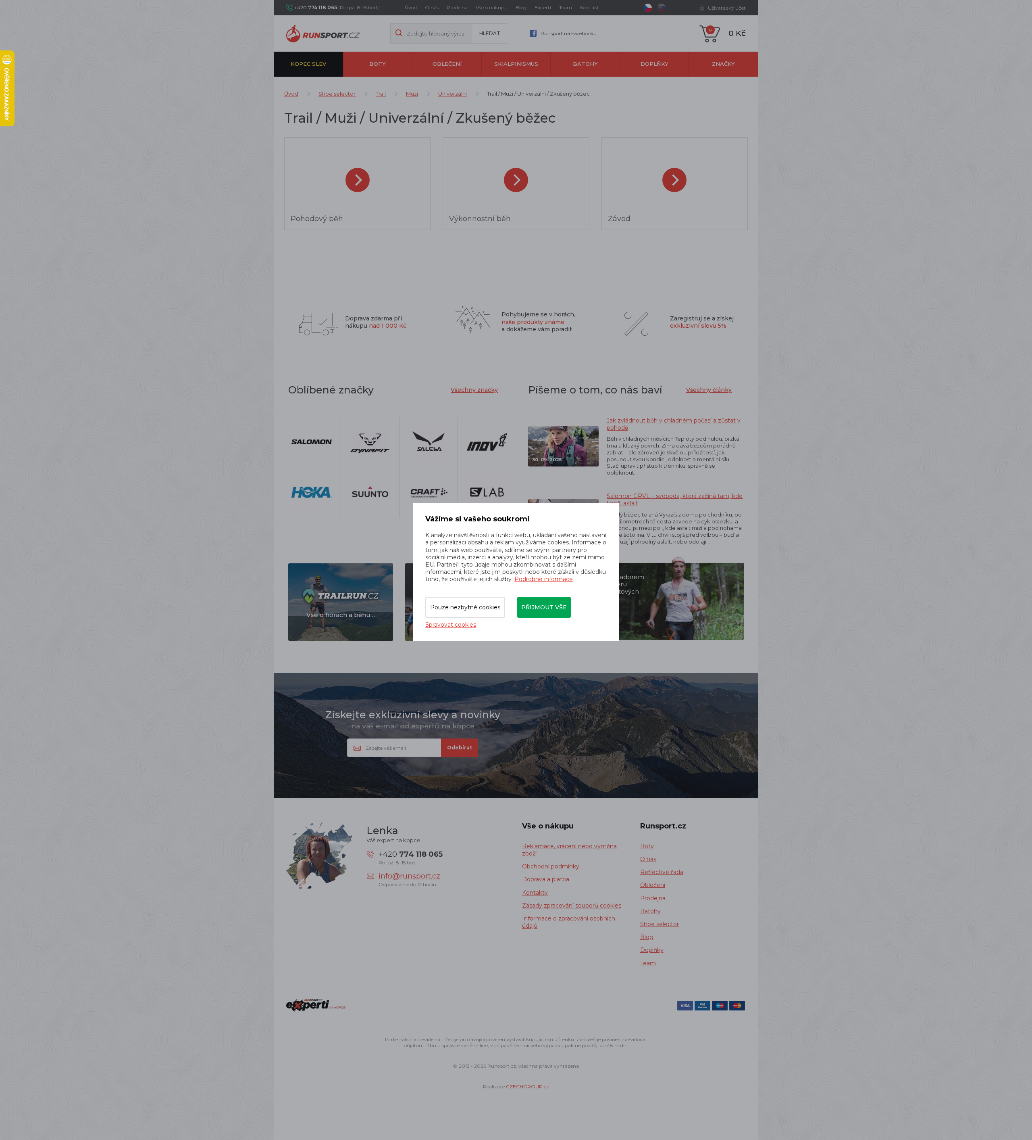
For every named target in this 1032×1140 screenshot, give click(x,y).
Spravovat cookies (450, 624)
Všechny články (709, 389)
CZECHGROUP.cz (527, 1087)
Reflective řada (661, 872)
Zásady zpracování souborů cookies (571, 905)
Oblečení (447, 64)
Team (565, 7)
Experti (543, 7)
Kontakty (535, 892)
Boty (377, 64)
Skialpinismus (516, 64)
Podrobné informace (543, 579)
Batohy (585, 64)
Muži (412, 93)
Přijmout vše (544, 607)
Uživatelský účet (727, 8)
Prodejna (457, 7)
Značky (723, 64)
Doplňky (654, 64)
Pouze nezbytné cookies (465, 607)
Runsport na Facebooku (569, 33)
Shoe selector (337, 93)
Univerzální (452, 93)
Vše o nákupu (492, 7)
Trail (381, 93)
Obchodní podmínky (550, 866)
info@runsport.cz (409, 876)
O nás (432, 7)
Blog (521, 7)
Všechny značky (474, 389)
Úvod (411, 7)
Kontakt (589, 7)
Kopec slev (308, 64)
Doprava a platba (545, 879)
